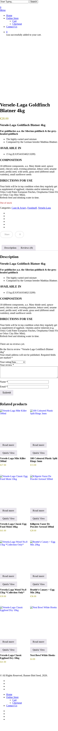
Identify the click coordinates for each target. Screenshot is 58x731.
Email (4, 386)
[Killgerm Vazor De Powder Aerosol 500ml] (44, 489)
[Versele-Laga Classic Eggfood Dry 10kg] (14, 620)
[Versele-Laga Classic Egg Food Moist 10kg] (14, 489)
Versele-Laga (44, 208)
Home (9, 694)
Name (4, 381)
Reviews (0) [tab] (27, 247)
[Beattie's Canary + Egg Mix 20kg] (44, 554)
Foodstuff (32, 208)
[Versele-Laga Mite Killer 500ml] (14, 423)
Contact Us (11, 705)
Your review (7, 365)
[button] (3, 10)
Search (33, 1)
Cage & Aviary (19, 208)
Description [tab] (10, 247)
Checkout (17, 702)
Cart (14, 700)
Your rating (5, 362)
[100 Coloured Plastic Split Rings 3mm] (44, 423)
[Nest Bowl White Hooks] (44, 620)
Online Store (12, 697)
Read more (8, 445)
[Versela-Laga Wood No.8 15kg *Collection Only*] (14, 554)
